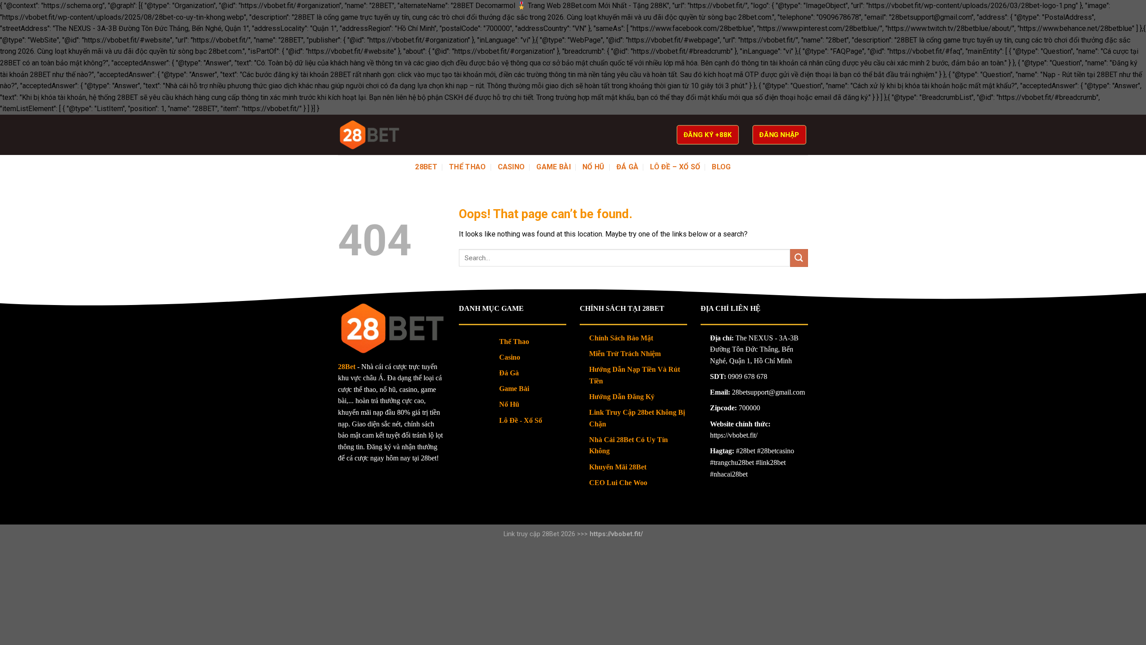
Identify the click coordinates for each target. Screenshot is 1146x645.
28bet (426, 167)
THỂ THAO (467, 167)
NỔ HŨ (593, 167)
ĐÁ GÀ (627, 167)
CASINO (511, 167)
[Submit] (799, 258)
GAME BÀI (553, 167)
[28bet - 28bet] (369, 135)
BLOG (721, 167)
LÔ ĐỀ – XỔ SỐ (675, 167)
